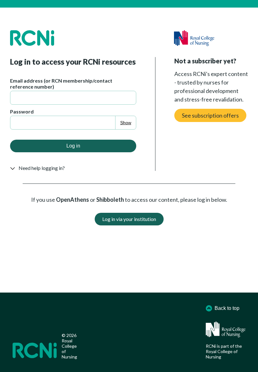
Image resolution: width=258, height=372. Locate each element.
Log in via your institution (129, 219)
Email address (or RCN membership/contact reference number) (61, 84)
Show (125, 122)
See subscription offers (210, 115)
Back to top (227, 308)
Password (22, 111)
